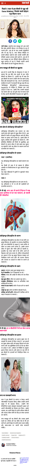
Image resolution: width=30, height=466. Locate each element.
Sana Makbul (5, 433)
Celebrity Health (5, 437)
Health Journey (5, 435)
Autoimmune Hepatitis (15, 433)
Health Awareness (6, 439)
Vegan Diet (13, 435)
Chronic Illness (15, 437)
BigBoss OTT (22, 435)
